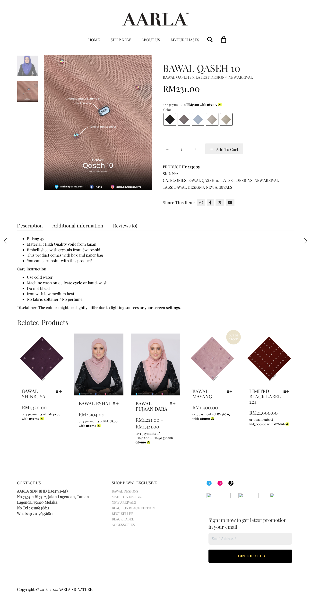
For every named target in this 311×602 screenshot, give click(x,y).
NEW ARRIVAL (240, 77)
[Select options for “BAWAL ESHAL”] (117, 403)
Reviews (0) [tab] (125, 225)
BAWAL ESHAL (95, 403)
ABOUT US (150, 39)
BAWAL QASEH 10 (178, 77)
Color (167, 109)
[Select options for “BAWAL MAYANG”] (231, 391)
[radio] (170, 119)
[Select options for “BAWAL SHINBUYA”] (60, 391)
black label (123, 519)
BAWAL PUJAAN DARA (151, 406)
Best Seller (122, 513)
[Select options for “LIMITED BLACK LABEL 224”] (288, 391)
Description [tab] (30, 225)
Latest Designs (211, 77)
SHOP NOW (121, 39)
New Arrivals (219, 187)
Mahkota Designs (127, 496)
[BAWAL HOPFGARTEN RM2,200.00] (5, 241)
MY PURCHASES (185, 39)
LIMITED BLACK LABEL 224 (265, 396)
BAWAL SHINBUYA (33, 394)
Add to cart (227, 149)
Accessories (123, 524)
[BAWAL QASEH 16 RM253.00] (305, 241)
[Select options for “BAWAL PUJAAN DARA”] (174, 403)
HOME (94, 39)
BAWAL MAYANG (202, 394)
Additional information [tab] (77, 225)
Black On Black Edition (133, 508)
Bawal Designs (189, 187)
